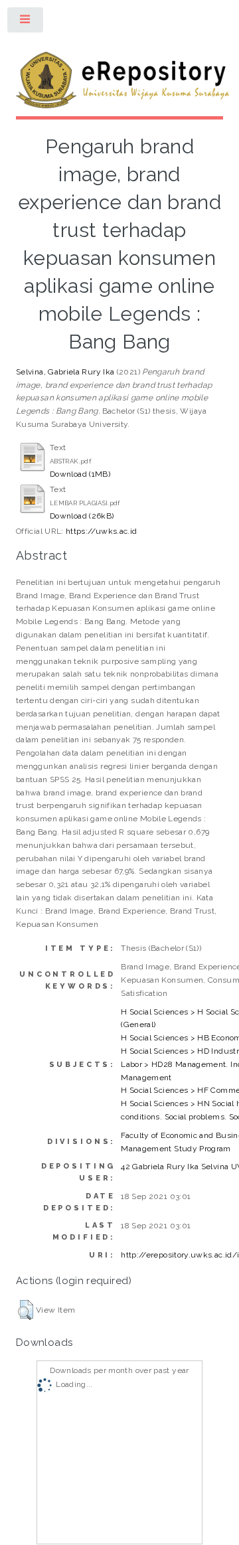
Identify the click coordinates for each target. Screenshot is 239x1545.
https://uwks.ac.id (101, 531)
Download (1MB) (80, 474)
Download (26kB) (82, 516)
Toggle (26, 22)
